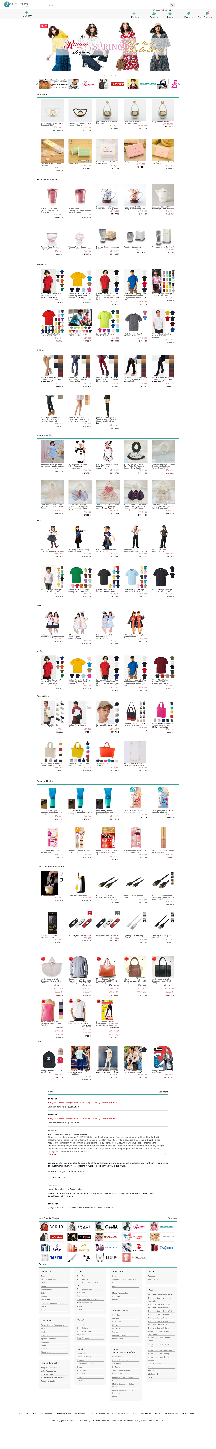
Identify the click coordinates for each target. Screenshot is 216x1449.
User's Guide (172, 1413)
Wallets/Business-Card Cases (124, 1279)
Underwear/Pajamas (85, 1363)
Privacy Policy (64, 1413)
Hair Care (116, 1325)
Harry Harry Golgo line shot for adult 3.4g (52, 851)
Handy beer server (48, 895)
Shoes (79, 1367)
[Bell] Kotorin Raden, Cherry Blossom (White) (52, 124)
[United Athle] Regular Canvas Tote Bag (49, 726)
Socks (43, 1345)
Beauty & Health (121, 1310)
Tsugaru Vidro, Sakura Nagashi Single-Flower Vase (79, 248)
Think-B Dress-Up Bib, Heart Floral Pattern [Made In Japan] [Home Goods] (107, 506)
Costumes (116, 1380)
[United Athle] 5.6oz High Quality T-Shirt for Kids (51, 590)
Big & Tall (81, 1374)
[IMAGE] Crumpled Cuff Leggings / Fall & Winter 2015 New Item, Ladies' (50, 419)
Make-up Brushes (119, 1335)
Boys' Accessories (84, 1302)
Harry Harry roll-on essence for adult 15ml (79, 851)
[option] (108, 47)
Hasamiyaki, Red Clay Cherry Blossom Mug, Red (134, 208)
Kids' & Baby (153, 1279)
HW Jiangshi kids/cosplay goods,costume (78, 550)
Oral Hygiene (117, 1338)
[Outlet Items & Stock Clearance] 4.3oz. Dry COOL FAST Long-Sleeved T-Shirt (79, 981)
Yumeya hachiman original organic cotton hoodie (134, 1071)
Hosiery (44, 1349)
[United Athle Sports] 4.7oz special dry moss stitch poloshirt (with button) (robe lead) (135, 296)
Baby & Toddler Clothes (50, 1367)
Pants (43, 1286)
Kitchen (151, 1360)
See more (163, 1091)
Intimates (46, 1320)
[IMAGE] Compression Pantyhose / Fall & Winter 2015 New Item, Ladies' (78, 419)
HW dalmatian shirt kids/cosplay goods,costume (135, 550)
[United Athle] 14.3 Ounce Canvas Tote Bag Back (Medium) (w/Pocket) (162, 725)
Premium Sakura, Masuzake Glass (107, 248)
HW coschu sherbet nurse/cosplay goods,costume (104, 637)
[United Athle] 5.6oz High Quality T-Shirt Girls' (162, 294)
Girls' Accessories (84, 1289)
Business (80, 1360)
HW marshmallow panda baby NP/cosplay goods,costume (78, 466)
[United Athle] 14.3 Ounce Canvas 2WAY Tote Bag (134, 724)
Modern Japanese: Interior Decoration (123, 1391)
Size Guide (189, 1413)
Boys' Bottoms (83, 1296)
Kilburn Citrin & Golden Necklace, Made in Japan (134, 764)
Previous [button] (37, 84)
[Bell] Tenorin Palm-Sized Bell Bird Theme (134, 122)
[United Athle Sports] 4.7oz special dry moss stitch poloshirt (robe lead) (52, 295)
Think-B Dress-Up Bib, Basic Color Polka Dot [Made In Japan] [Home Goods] (135, 466)
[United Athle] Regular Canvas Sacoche (77, 726)
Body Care (116, 1321)
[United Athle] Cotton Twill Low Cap (106, 726)
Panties (44, 1332)
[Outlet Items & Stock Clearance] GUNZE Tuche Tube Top (51, 1023)
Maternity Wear (47, 1374)
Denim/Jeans (46, 1289)
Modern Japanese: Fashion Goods (159, 1345)
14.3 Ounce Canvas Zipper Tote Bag (107, 764)
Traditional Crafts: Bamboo (159, 1304)
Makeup (115, 1318)
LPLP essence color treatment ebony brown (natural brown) (105, 812)
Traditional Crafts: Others (158, 1328)
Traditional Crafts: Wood (158, 1307)
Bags (114, 1276)
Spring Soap (73, 163)
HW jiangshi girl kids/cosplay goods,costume (108, 550)
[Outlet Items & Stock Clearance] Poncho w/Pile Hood (51, 981)
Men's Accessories (120, 1293)
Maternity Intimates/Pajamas (53, 1377)
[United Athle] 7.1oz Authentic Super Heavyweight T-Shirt (160, 682)
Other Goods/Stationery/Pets (124, 1351)
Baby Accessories (48, 1371)
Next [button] (179, 84)
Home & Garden (154, 1364)
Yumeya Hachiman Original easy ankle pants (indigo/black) (79, 1072)
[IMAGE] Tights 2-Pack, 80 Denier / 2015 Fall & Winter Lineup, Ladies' (107, 379)
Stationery (116, 1363)
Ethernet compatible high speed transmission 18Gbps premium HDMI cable (163, 897)
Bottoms (151, 1276)
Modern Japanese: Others (158, 1357)
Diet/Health (117, 1328)
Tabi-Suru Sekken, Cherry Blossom (51, 164)
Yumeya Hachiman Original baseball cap (51, 1071)
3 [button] (111, 75)
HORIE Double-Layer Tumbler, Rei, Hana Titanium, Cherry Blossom (80, 210)
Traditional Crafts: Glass (158, 1321)
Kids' (80, 1271)
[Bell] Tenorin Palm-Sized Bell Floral (106, 122)
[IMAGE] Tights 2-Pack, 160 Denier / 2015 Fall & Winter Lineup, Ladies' (163, 379)
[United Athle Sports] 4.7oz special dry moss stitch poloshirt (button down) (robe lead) (107, 296)
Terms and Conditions (43, 1413)
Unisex (44, 1306)
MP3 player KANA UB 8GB (107, 935)
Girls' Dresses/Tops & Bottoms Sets (89, 1284)
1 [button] (104, 75)
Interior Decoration (120, 1360)
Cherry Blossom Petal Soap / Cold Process (108, 163)
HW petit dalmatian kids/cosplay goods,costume (52, 550)
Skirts (43, 1283)
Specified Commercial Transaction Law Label (95, 1413)
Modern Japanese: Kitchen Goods (123, 1385)
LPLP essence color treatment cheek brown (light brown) (52, 812)
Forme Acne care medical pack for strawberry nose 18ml (106, 852)
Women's (46, 1271)
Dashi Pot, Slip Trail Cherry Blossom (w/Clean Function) (163, 208)
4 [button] (115, 75)
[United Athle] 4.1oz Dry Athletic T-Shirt (78, 335)
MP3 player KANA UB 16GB (79, 935)
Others (44, 1310)
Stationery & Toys (155, 1374)
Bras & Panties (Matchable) (52, 1325)
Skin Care (116, 1315)
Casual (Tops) (82, 1353)
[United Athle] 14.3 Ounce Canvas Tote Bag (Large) (51, 764)
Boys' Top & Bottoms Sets (87, 1299)
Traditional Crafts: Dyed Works (160, 1311)
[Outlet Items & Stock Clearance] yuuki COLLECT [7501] (135, 981)
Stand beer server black (78, 895)
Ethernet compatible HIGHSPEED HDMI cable (106, 896)
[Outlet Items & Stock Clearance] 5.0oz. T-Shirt (78, 1022)
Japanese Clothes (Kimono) (52, 1303)
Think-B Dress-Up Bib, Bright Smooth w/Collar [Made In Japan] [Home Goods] (163, 466)
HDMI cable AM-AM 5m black (133, 896)
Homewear (45, 1342)
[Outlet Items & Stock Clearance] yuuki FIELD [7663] (161, 981)
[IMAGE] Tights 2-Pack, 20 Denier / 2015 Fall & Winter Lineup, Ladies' (51, 379)
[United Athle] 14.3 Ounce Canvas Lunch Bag (78, 764)
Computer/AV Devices (121, 1374)
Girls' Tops (81, 1276)
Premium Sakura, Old (132, 247)
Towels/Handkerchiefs (121, 1370)
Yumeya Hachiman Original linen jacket (162, 1071)
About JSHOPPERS (142, 1413)
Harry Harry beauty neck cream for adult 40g (134, 811)
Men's (80, 1348)
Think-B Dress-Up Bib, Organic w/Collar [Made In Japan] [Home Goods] (162, 506)
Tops (43, 1276)
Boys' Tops (81, 1292)
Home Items (117, 1357)
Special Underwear (48, 1338)
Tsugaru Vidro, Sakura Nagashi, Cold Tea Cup (50, 248)
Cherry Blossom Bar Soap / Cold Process (163, 163)
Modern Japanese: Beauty (158, 1353)
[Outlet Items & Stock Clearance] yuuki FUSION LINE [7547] (106, 981)
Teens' (81, 1319)
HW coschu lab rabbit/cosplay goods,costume (74, 637)
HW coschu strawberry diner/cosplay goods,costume (52, 636)
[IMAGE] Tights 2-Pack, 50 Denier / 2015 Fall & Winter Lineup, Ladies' (79, 379)
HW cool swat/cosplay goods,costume (161, 550)
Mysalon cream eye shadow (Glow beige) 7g (163, 851)
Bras (43, 1328)
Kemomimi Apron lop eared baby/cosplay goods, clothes (52, 465)
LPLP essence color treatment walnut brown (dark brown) (80, 812)
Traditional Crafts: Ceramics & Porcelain (160, 1299)
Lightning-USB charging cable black (161, 936)
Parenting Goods (48, 1381)
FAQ (159, 1413)
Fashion (151, 1367)
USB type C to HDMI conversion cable (49, 936)
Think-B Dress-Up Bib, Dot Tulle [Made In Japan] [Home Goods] (52, 506)
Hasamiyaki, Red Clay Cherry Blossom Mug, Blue (107, 208)
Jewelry (115, 1286)
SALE (151, 1271)
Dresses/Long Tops (49, 1279)
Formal (44, 1296)
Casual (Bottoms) (84, 1357)
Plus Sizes (45, 1299)
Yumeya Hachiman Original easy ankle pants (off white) (107, 1071)
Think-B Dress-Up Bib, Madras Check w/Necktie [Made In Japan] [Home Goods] (78, 507)
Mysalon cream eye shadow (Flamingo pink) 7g (135, 851)
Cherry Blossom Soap (132, 162)
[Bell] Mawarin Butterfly (161, 121)
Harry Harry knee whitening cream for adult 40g (162, 811)
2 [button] (108, 75)
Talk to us (124, 1413)
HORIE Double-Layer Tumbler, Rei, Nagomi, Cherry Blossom (49, 210)
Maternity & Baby (50, 1362)
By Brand (116, 1367)
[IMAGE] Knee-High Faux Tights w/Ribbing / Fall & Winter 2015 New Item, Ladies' (106, 420)
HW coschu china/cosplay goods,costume (134, 636)
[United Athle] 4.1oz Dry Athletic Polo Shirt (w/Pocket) (161, 336)
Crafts (152, 1290)
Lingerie (44, 1335)
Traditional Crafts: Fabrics (158, 1314)
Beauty (151, 1370)
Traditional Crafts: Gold (157, 1318)
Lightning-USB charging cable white (133, 936)
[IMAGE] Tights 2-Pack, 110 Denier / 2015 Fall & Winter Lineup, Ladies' (135, 379)
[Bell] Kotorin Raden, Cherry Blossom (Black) (79, 124)
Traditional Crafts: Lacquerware (161, 1294)
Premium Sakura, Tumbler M (163, 247)
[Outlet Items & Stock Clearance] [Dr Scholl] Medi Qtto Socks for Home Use (107, 1023)
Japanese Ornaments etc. (123, 1377)
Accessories (82, 1370)
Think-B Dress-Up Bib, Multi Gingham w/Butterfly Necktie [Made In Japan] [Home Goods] (135, 507)
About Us (24, 1413)
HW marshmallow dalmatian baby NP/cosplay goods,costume (107, 466)
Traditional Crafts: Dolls (157, 1324)
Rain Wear (116, 1296)
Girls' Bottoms (82, 1279)
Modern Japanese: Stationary (160, 1350)
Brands (115, 1332)
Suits (43, 1293)
